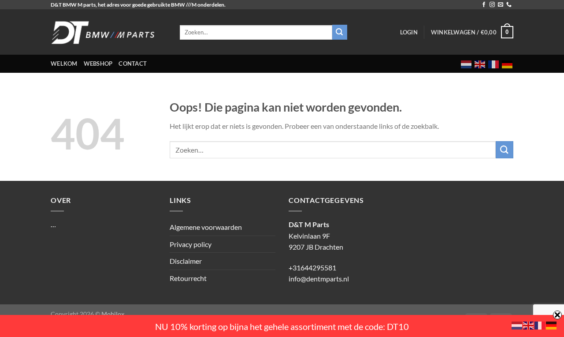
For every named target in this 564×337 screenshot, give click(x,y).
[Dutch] (466, 64)
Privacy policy (191, 244)
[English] (480, 64)
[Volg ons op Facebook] (483, 5)
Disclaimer (186, 261)
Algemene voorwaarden (206, 227)
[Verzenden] (504, 149)
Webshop (98, 63)
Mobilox (113, 314)
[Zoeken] (339, 32)
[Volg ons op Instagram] (492, 5)
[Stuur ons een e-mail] (500, 5)
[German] (507, 64)
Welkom (64, 63)
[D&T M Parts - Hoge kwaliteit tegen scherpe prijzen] (109, 32)
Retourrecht (188, 278)
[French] (494, 64)
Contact (133, 63)
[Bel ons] (509, 5)
